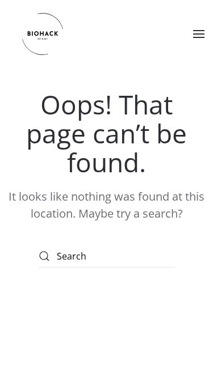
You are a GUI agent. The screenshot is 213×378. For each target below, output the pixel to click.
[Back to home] (43, 34)
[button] (198, 34)
